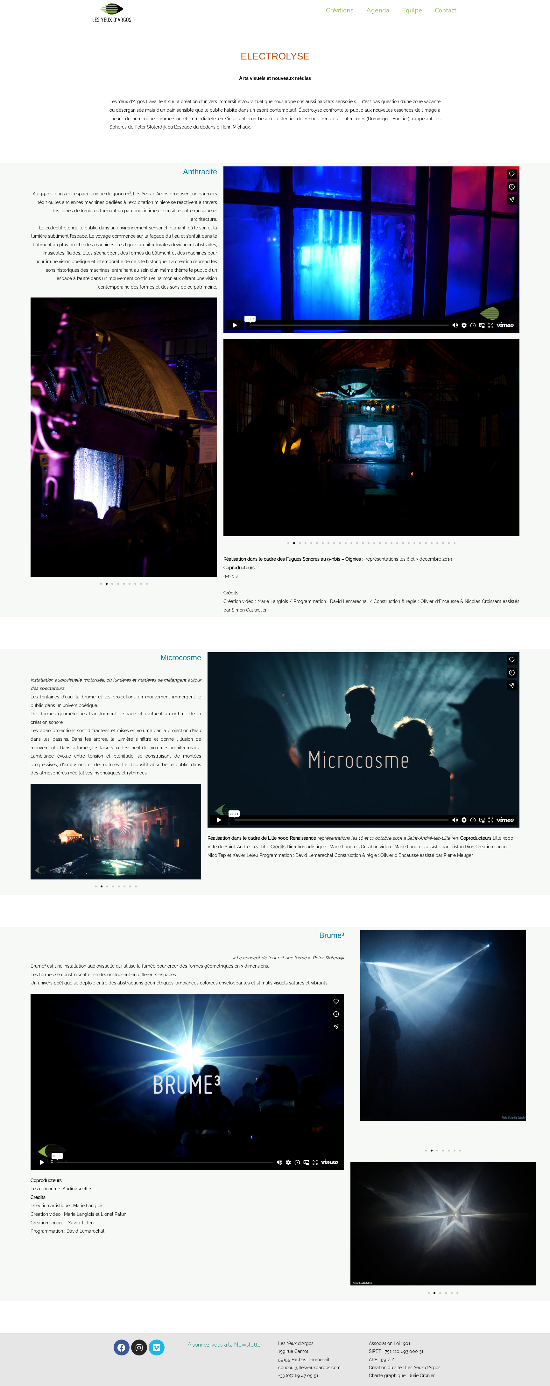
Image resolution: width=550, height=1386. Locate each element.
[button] (101, 584)
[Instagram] (139, 1347)
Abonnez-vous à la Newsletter (225, 1344)
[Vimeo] (157, 1347)
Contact (445, 10)
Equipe (412, 10)
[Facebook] (122, 1347)
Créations (340, 10)
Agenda (377, 10)
